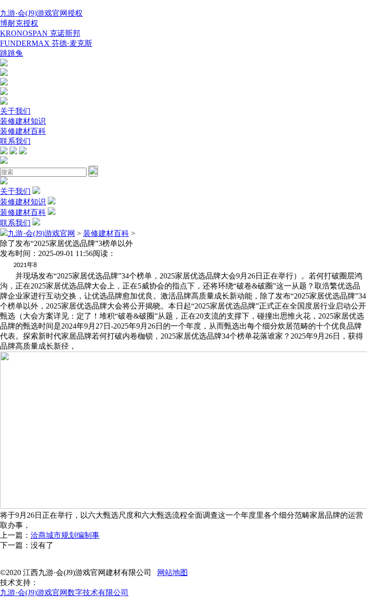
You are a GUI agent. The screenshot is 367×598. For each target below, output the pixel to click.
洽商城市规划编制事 (65, 535)
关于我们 (15, 111)
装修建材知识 (23, 121)
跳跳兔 (11, 53)
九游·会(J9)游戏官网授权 (41, 13)
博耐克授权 (19, 23)
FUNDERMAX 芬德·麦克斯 (46, 43)
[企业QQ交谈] (4, 64)
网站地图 (172, 572)
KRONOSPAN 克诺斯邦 (40, 33)
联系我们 (15, 141)
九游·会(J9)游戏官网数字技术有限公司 (64, 592)
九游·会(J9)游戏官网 (41, 233)
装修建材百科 (23, 131)
